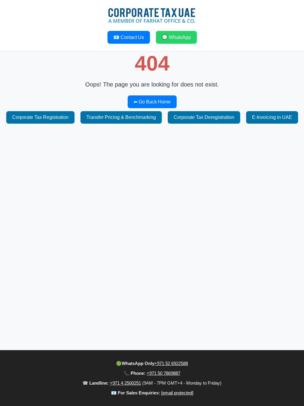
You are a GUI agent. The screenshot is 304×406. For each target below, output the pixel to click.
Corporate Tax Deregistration (204, 117)
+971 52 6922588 (171, 363)
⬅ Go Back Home (152, 101)
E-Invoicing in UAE (272, 117)
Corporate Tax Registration (40, 117)
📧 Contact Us (128, 37)
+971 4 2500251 (125, 382)
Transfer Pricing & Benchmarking (121, 117)
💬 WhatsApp (176, 37)
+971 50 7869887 (163, 373)
